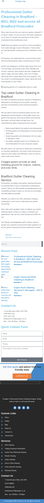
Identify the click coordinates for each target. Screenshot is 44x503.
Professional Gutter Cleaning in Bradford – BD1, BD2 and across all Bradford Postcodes (28, 259)
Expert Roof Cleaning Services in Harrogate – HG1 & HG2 (28, 290)
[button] (36, 4)
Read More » (18, 264)
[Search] (42, 244)
